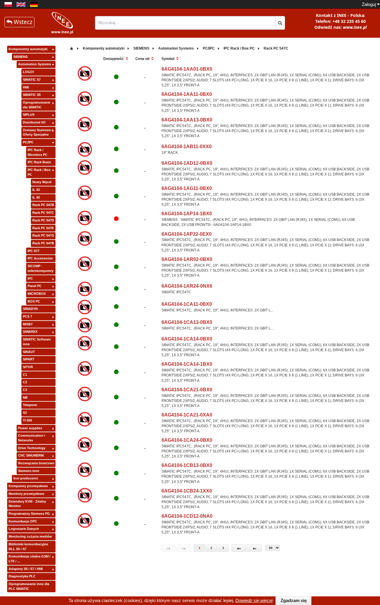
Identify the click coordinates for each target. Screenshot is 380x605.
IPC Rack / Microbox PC (38, 152)
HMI (26, 87)
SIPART (28, 359)
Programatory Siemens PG (29, 513)
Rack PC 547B (43, 205)
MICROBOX (37, 293)
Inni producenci (25, 478)
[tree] (31, 319)
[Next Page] (239, 548)
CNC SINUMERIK (31, 455)
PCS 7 (27, 316)
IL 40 (36, 197)
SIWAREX (30, 331)
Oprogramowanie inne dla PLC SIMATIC (29, 586)
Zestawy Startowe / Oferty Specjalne (38, 132)
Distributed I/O (34, 122)
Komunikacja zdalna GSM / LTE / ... (29, 559)
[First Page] (168, 548)
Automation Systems (34, 64)
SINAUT (29, 352)
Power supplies (30, 428)
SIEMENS (20, 56)
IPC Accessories (40, 258)
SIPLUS (28, 114)
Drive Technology (31, 448)
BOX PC (34, 301)
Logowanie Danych (24, 528)
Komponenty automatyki (28, 49)
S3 (25, 412)
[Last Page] (254, 548)
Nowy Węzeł (41, 182)
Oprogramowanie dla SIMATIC (36, 105)
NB (25, 397)
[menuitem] (71, 48)
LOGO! (28, 72)
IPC (30, 278)
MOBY (28, 324)
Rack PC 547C (43, 212)
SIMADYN (30, 309)
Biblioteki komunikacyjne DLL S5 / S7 (28, 546)
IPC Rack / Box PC (39, 172)
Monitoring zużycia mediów (30, 536)
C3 (25, 390)
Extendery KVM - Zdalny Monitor (27, 504)
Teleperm (30, 405)
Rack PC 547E (43, 228)
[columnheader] (116, 59)
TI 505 (27, 420)
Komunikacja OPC (23, 521)
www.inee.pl (355, 27)
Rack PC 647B (43, 243)
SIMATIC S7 (32, 79)
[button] (280, 23)
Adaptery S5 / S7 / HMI (26, 569)
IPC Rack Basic (39, 162)
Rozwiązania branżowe (36, 463)
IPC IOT (33, 251)
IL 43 (36, 189)
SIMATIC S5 (32, 94)
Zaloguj (369, 4)
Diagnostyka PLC (22, 576)
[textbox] (185, 23)
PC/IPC (28, 142)
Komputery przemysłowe (28, 486)
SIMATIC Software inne (37, 342)
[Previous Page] (183, 548)
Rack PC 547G (43, 235)
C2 (25, 382)
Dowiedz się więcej (254, 600)
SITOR (28, 367)
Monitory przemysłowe (26, 493)
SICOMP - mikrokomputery (40, 268)
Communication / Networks (31, 438)
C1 (25, 374)
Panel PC (35, 286)
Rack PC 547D (43, 220)
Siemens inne (28, 471)
